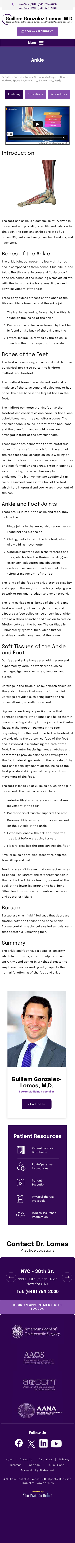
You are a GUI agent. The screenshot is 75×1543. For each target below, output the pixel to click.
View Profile (37, 1104)
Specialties (45, 81)
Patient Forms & (43, 1150)
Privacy (64, 1459)
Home (10, 1459)
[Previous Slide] (11, 1277)
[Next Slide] (67, 1277)
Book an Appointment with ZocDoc (37, 1307)
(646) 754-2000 (47, 4)
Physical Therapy (43, 1198)
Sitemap (16, 1465)
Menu (32, 42)
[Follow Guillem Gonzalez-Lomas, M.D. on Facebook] (19, 1443)
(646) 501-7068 (47, 8)
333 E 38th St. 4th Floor (37, 1282)
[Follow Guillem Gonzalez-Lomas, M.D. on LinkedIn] (44, 1443)
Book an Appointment (39, 31)
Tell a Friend (56, 1465)
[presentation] (37, 60)
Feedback (34, 1465)
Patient (38, 1182)
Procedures (59, 94)
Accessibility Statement (37, 1470)
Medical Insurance (44, 1215)
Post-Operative (42, 1166)
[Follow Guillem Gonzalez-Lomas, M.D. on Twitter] (31, 1444)
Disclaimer (46, 1459)
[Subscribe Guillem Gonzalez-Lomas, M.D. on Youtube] (56, 1444)
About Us (26, 1459)
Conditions (35, 94)
